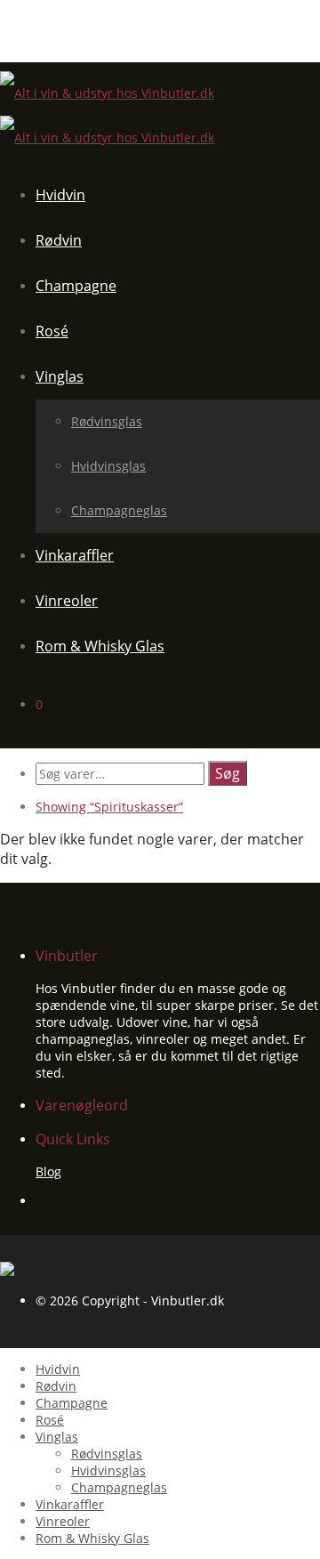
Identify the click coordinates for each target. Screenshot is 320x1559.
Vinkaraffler (75, 555)
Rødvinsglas (106, 421)
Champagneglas (119, 510)
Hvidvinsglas (108, 465)
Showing (109, 806)
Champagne (76, 285)
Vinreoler (67, 600)
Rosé (52, 331)
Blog (48, 1171)
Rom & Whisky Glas (100, 646)
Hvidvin (60, 195)
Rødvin (59, 240)
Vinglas (60, 376)
